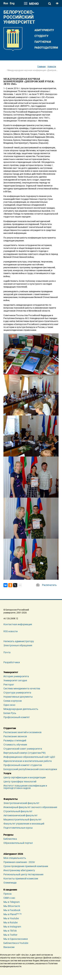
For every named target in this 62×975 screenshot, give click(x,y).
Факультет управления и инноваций (23, 823)
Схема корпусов (12, 701)
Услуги (7, 773)
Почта (7, 652)
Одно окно (9, 705)
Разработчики (11, 662)
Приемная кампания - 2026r (19, 862)
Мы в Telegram (11, 902)
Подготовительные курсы (18, 828)
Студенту (41, 36)
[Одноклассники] (10, 585)
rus (5, 3)
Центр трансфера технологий (19, 781)
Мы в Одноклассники (15, 939)
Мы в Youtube (11, 918)
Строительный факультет (17, 811)
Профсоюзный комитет (16, 717)
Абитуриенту (44, 30)
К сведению (10, 889)
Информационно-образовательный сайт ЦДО (29, 757)
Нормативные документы (18, 697)
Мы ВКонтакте (11, 906)
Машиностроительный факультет (22, 819)
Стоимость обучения (15, 744)
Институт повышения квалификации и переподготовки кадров (25, 786)
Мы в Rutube (10, 922)
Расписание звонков (15, 736)
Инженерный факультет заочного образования (30, 807)
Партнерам (42, 41)
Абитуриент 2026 (13, 854)
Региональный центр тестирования (23, 874)
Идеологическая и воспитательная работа (27, 761)
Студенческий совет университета (22, 749)
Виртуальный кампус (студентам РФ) (24, 753)
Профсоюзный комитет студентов (22, 765)
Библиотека (10, 839)
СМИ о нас (9, 898)
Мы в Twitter (10, 935)
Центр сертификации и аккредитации (24, 777)
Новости (52, 66)
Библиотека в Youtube (15, 943)
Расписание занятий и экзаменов (22, 732)
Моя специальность (14, 858)
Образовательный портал (18, 843)
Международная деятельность (20, 709)
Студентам (9, 728)
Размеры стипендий (14, 740)
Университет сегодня (15, 680)
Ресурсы (8, 835)
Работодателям (46, 47)
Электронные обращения (17, 645)
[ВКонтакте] (5, 585)
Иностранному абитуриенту (19, 870)
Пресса (7, 894)
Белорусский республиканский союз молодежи (30, 769)
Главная (41, 66)
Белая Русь (9, 713)
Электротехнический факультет (21, 803)
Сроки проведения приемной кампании (25, 866)
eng (12, 3)
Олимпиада (10, 882)
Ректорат (8, 684)
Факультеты (10, 799)
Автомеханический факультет (20, 815)
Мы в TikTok (10, 931)
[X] (15, 585)
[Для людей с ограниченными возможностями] (57, 3)
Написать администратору (18, 641)
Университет (10, 672)
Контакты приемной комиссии (20, 878)
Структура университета (17, 692)
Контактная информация (17, 624)
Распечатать (49, 585)
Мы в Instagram (12, 926)
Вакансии (8, 947)
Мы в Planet (12, 914)
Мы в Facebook (11, 910)
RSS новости (10, 631)
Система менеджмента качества (21, 688)
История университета (16, 676)
